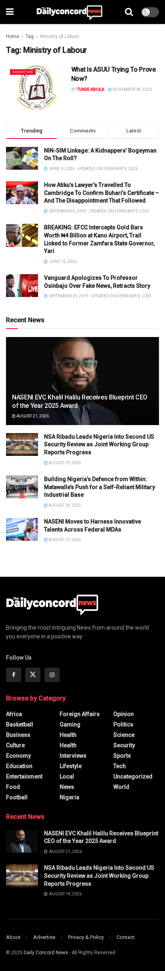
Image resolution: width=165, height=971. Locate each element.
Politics (123, 724)
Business (18, 735)
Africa (14, 714)
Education (22, 72)
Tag (30, 36)
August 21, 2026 (32, 416)
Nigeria (69, 797)
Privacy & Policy (86, 937)
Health (68, 735)
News (67, 787)
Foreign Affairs (80, 714)
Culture (15, 745)
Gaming (70, 724)
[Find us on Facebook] (13, 675)
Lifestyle (71, 766)
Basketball (19, 724)
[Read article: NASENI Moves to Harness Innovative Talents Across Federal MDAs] (22, 529)
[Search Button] (129, 12)
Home (12, 36)
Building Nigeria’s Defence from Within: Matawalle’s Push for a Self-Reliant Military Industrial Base (99, 487)
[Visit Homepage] (69, 12)
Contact (126, 937)
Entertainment (24, 776)
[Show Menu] (10, 12)
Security (124, 745)
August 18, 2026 (64, 505)
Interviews (73, 755)
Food (13, 787)
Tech (119, 766)
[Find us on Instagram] (52, 675)
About (13, 937)
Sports (122, 755)
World (121, 787)
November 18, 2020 (132, 89)
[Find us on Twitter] (32, 675)
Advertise (44, 937)
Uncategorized (133, 776)
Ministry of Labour (59, 36)
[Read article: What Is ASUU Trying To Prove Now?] (36, 87)
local (67, 776)
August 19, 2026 (64, 463)
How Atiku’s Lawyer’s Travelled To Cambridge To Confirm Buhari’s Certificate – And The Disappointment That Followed (101, 193)
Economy (18, 755)
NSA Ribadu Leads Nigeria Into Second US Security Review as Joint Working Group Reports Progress (99, 444)
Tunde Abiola (90, 89)
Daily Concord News (46, 952)
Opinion (123, 714)
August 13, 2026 (64, 540)
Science (124, 735)
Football (17, 797)
